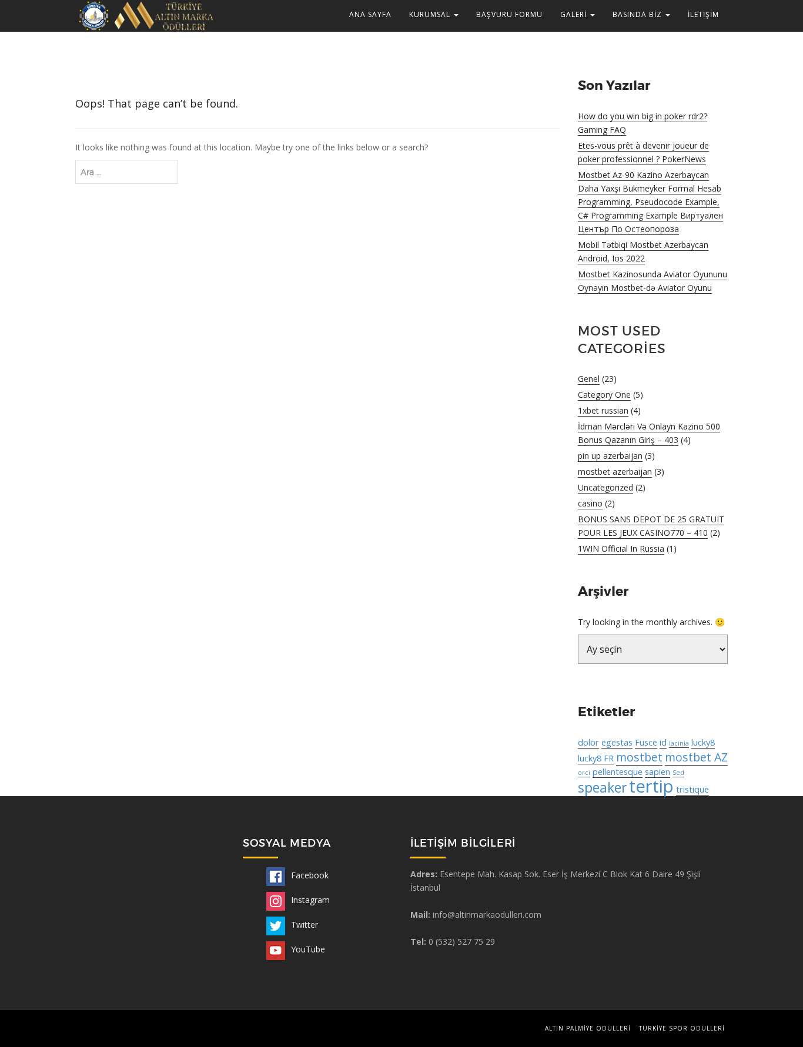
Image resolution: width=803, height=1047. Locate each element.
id (663, 742)
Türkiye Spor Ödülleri (682, 1028)
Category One (604, 394)
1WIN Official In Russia (621, 548)
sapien (657, 771)
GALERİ (574, 14)
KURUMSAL (431, 14)
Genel (589, 378)
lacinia (679, 743)
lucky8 (703, 742)
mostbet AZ (696, 757)
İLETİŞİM (703, 14)
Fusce (646, 742)
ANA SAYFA (370, 14)
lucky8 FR (596, 758)
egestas (617, 742)
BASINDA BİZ (638, 14)
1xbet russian (603, 410)
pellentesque (618, 771)
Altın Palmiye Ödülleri (588, 1028)
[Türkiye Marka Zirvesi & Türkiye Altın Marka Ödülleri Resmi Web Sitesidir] (145, 15)
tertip (651, 786)
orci (584, 773)
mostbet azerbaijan (615, 471)
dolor (588, 742)
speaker (602, 787)
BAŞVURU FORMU (509, 14)
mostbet (639, 757)
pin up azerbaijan (610, 455)
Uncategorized (605, 487)
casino (590, 503)
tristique (692, 789)
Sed (678, 773)
